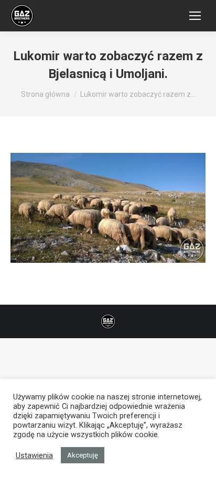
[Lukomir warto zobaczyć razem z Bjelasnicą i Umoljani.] (108, 208)
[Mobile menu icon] (195, 15)
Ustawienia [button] (34, 455)
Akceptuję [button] (82, 455)
